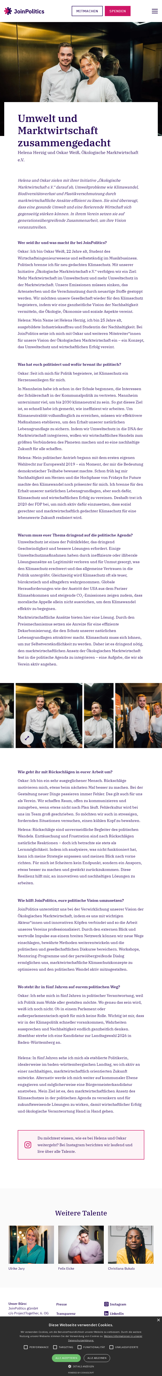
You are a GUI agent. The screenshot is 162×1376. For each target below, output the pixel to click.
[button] (81, 1366)
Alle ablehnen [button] (97, 1357)
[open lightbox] (49, 715)
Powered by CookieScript (81, 1372)
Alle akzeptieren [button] (66, 1357)
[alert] (81, 1346)
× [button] (158, 1320)
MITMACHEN (87, 11)
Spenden (117, 11)
